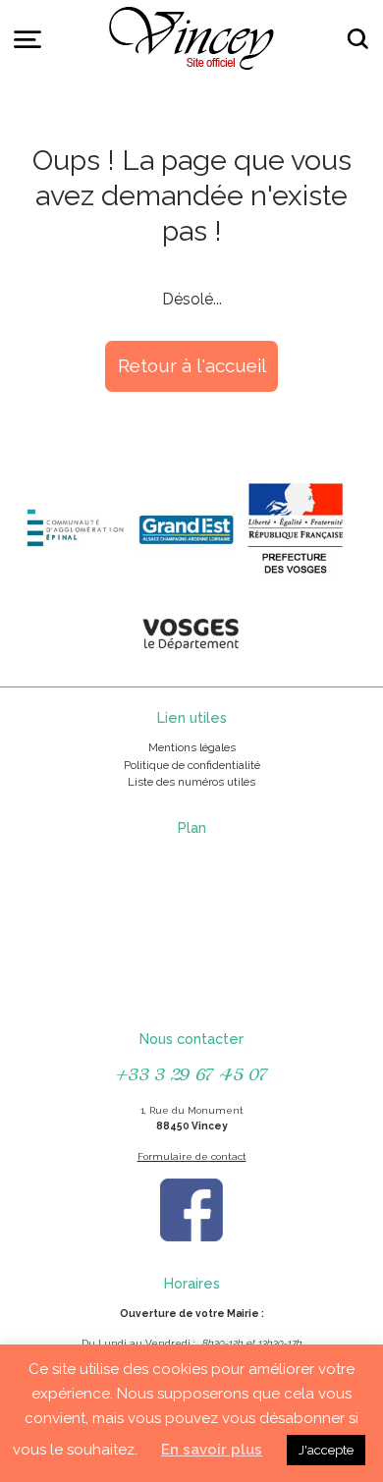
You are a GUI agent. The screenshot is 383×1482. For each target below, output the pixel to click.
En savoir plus (211, 1449)
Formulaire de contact (191, 1156)
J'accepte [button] (326, 1450)
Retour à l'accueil (192, 365)
